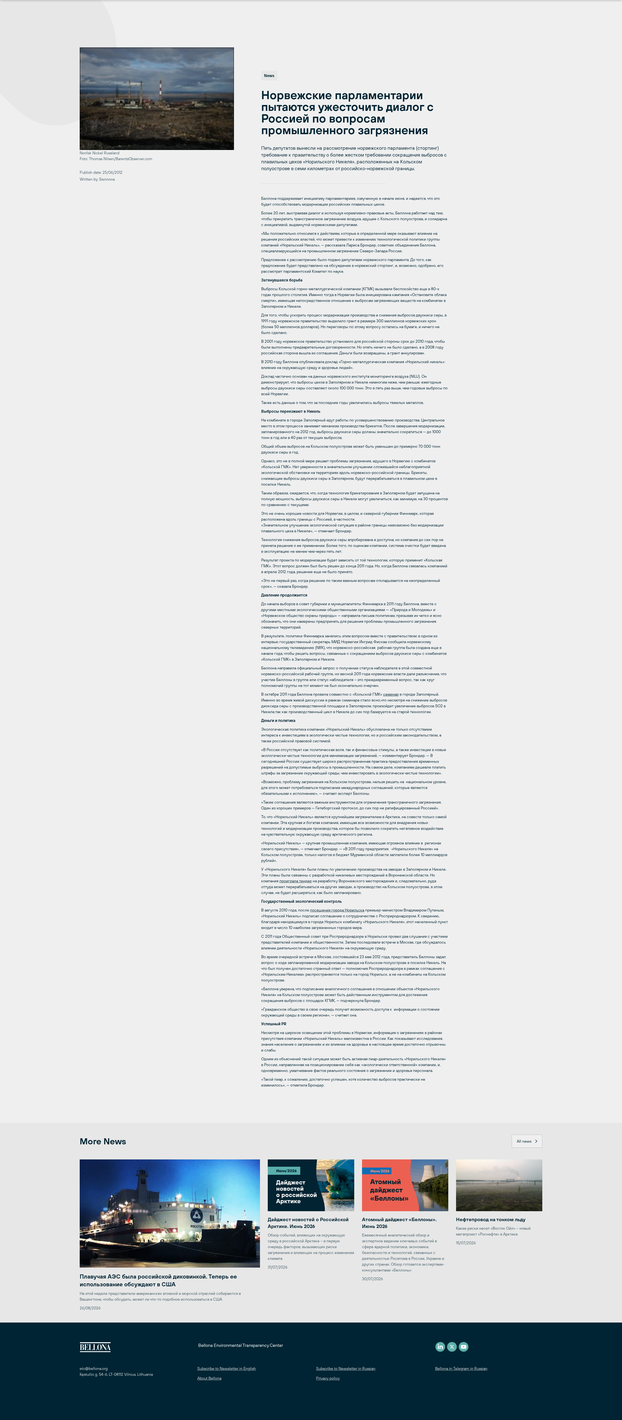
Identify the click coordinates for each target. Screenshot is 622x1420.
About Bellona (209, 1378)
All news (524, 1141)
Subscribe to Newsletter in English (226, 1368)
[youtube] (463, 1347)
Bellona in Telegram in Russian (461, 1368)
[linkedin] (440, 1347)
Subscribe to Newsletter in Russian (345, 1368)
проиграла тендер (295, 881)
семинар (391, 694)
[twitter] (452, 1347)
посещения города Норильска (337, 910)
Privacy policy (328, 1378)
